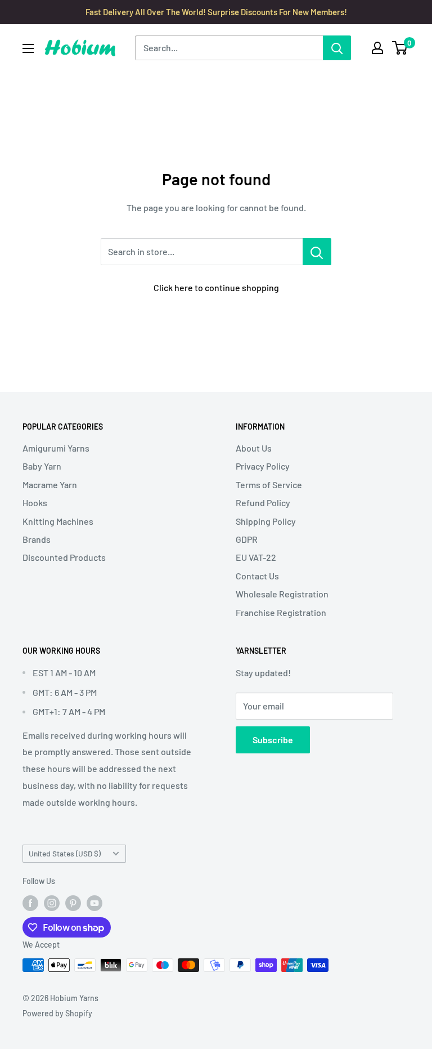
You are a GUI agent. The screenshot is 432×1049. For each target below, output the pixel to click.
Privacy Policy (263, 466)
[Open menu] (28, 48)
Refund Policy (263, 502)
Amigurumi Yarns (55, 448)
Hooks (34, 502)
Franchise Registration (281, 612)
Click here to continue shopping (216, 287)
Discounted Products (64, 557)
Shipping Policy (266, 521)
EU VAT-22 (256, 557)
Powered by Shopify (57, 1013)
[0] (400, 48)
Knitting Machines (57, 521)
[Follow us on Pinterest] (73, 902)
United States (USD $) (65, 853)
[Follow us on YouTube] (94, 902)
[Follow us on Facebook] (30, 902)
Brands (36, 539)
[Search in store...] (317, 251)
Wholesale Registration (282, 593)
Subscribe (273, 739)
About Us (254, 448)
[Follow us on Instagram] (52, 902)
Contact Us (257, 575)
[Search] (337, 47)
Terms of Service (269, 484)
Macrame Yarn (49, 484)
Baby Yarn (41, 466)
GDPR (247, 539)
